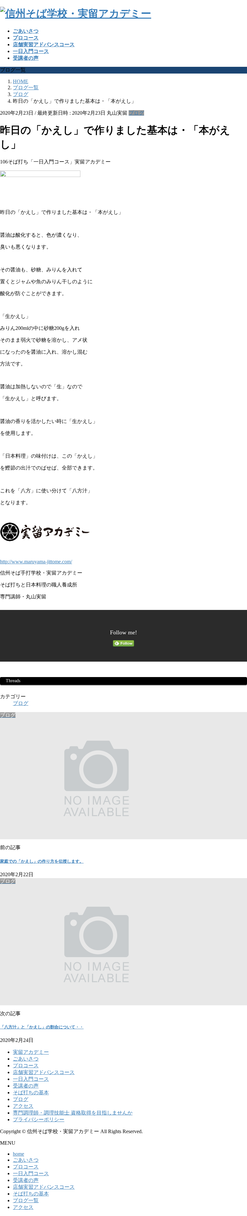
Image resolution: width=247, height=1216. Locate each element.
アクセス (23, 1106)
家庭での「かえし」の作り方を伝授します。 (42, 861)
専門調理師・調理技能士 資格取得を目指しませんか (73, 1112)
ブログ (136, 113)
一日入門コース (31, 1079)
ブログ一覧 (26, 1200)
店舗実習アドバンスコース (44, 1072)
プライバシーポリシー (38, 1119)
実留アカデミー (31, 1052)
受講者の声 (26, 1085)
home (18, 1154)
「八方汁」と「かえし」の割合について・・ (42, 1027)
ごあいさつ (26, 1059)
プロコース (26, 1065)
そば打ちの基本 (31, 1092)
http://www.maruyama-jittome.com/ (36, 561)
